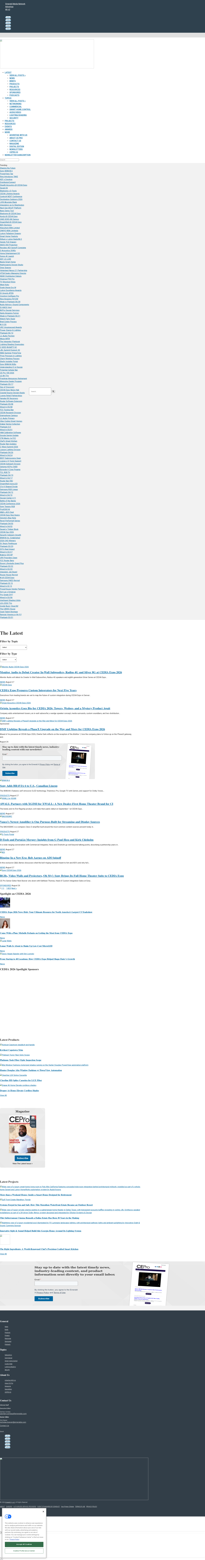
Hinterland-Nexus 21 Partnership (13, 270)
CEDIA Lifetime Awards (10, 194)
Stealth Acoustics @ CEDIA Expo (13, 185)
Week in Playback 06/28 (10, 302)
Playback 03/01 (6, 617)
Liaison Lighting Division (10, 450)
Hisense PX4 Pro (7, 279)
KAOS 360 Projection (8, 245)
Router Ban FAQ (6, 481)
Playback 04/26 (6, 452)
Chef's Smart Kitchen (8, 441)
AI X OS (3, 324)
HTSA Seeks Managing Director (13, 273)
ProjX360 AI (5, 509)
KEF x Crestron (6, 179)
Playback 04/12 (6, 492)
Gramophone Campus (9, 415)
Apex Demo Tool (7, 211)
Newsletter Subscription (17, 155)
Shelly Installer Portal (9, 361)
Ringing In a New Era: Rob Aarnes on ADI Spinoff (30, 857)
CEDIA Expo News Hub (9, 390)
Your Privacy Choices (67, 1506)
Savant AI (4, 188)
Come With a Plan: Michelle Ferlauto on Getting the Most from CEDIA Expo (36, 933)
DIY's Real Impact (7, 549)
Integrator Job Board (8, 572)
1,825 (8, 888)
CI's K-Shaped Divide (9, 487)
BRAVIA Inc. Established (10, 538)
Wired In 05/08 (6, 407)
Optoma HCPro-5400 (8, 467)
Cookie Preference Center (24, 1551)
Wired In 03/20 (6, 569)
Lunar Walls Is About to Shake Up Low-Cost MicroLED (26, 945)
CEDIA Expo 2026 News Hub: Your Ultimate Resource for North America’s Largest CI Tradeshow (46, 912)
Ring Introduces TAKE (9, 177)
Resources (14, 89)
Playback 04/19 (6, 475)
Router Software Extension (11, 401)
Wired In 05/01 (6, 430)
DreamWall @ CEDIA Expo (11, 222)
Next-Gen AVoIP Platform (10, 208)
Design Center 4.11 (8, 498)
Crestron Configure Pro (9, 296)
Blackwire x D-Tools (8, 191)
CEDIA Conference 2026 (10, 504)
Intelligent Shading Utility (10, 600)
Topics (8, 98)
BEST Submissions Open (10, 458)
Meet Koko (4, 285)
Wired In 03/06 (6, 597)
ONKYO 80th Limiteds (9, 231)
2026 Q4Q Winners (8, 541)
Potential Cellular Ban (9, 370)
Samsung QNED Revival (10, 580)
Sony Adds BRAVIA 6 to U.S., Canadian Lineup (28, 786)
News (12, 78)
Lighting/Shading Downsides (12, 344)
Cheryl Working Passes (9, 359)
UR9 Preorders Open (8, 558)
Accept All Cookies (24, 1544)
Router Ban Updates (8, 444)
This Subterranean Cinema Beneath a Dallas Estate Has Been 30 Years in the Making (39, 1217)
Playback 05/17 (6, 384)
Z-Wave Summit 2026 (9, 447)
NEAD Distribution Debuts (10, 276)
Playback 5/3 (5, 427)
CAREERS (9, 1506)
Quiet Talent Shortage (9, 612)
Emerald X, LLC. (10, 1502)
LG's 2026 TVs (6, 603)
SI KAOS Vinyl (6, 307)
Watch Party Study (7, 319)
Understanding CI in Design (11, 367)
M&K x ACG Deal (7, 512)
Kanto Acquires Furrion (9, 313)
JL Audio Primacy (7, 418)
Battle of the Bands (8, 501)
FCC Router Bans (7, 560)
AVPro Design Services (9, 310)
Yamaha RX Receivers (9, 398)
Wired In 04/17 (6, 478)
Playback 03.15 (6, 583)
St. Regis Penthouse (8, 543)
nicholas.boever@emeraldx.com (13, 1422)
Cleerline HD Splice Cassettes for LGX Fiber (21, 1080)
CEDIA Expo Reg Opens (10, 515)
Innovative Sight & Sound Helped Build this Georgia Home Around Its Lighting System (40, 1230)
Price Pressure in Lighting (11, 356)
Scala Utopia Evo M (8, 287)
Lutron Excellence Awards (10, 290)
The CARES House (7, 609)
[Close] (43, 1511)
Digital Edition (16, 146)
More (7, 132)
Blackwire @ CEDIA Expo (10, 213)
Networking (15, 104)
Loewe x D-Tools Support (10, 461)
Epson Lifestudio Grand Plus (12, 563)
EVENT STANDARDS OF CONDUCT (48, 1506)
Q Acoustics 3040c (8, 250)
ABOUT (2, 1506)
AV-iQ (7, 9)
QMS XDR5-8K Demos (9, 219)
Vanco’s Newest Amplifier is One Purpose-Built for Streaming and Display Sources (50, 822)
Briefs (12, 81)
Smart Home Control (20, 109)
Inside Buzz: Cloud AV (9, 606)
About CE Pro (16, 138)
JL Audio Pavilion (7, 336)
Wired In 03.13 (6, 586)
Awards (8, 129)
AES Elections (6, 225)
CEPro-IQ (13, 152)
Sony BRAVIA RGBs (8, 364)
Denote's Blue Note (8, 518)
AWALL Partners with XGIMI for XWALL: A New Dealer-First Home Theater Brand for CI (56, 804)
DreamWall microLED (9, 484)
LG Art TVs (4, 376)
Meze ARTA (5, 339)
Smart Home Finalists (9, 236)
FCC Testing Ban (7, 410)
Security (13, 118)
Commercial (15, 106)
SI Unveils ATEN (6, 293)
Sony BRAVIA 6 (6, 171)
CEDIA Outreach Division (10, 464)
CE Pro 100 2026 (7, 373)
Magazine (14, 143)
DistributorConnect (8, 182)
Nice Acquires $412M (9, 299)
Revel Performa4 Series (10, 521)
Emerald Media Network (15, 4)
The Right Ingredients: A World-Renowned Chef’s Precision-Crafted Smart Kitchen (39, 1249)
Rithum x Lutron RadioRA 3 (11, 239)
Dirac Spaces (5, 268)
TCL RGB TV (5, 472)
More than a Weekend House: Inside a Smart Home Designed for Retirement (36, 1194)
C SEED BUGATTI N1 (8, 347)
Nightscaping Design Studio (11, 265)
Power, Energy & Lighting (10, 330)
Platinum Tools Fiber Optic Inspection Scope (20, 1060)
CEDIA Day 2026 (7, 532)
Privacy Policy (14, 1539)
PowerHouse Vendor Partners (12, 589)
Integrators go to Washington (12, 205)
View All (3, 1095)
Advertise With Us (18, 135)
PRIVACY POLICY (91, 1506)
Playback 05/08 (6, 404)
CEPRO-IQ (8, 1392)
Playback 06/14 (6, 333)
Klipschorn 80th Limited (10, 228)
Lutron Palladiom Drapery (10, 233)
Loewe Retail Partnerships (11, 396)
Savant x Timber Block (9, 529)
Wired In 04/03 (6, 526)
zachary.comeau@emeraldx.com (13, 1414)
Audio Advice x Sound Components (14, 304)
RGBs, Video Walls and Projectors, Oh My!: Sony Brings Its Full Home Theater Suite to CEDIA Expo (62, 876)
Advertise (9, 7)
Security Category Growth (10, 535)
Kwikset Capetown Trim (11, 1049)
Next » (14, 888)
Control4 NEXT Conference (11, 196)
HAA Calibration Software (10, 432)
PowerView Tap (6, 174)
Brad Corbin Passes (8, 322)
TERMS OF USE (80, 1506)
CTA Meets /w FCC (8, 438)
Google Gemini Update (9, 435)
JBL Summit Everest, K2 (10, 350)
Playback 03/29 (6, 546)
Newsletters (16, 149)
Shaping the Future (7, 168)
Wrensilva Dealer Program (11, 381)
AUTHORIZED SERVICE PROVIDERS (24, 1506)
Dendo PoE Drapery (8, 242)
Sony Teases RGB (7, 506)
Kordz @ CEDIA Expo (9, 216)
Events (8, 126)
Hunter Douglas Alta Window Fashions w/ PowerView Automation (31, 1070)
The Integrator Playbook (10, 341)
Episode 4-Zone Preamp (10, 469)
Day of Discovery (7, 387)
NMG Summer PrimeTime (10, 353)
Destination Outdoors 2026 (11, 199)
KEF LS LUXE (5, 259)
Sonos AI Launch (7, 256)
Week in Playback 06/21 (10, 316)
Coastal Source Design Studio (12, 393)
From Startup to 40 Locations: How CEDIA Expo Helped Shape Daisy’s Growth (37, 958)
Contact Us (15, 141)
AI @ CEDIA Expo (7, 578)
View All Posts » (17, 75)
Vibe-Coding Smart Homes (11, 421)
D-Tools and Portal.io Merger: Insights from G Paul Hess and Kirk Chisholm (46, 839)
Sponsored (15, 92)
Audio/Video (15, 112)
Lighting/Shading (18, 115)
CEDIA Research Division (10, 413)
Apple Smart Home (8, 262)
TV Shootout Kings (7, 282)
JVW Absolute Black (8, 202)
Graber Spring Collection (10, 424)
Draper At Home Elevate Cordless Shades (19, 1090)
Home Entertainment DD (10, 253)
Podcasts (14, 95)
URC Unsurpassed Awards (11, 327)
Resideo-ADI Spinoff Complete (13, 248)
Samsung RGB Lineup (9, 489)
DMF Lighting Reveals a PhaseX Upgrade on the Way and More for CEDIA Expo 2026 (52, 729)
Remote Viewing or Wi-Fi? (11, 615)
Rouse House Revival (9, 575)
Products (14, 84)
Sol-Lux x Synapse (8, 592)
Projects (14, 87)
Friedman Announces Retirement (13, 378)
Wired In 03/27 (6, 552)
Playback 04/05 (6, 523)
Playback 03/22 (6, 566)
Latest (8, 72)
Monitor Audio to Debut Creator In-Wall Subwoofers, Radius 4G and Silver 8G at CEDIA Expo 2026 (61, 672)
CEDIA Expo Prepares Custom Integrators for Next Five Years (38, 690)
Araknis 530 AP (6, 555)
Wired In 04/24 (6, 455)
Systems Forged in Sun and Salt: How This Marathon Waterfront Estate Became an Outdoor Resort (46, 1204)
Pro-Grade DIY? (6, 595)
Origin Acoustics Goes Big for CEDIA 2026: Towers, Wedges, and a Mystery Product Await (55, 708)
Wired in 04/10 (6, 495)
